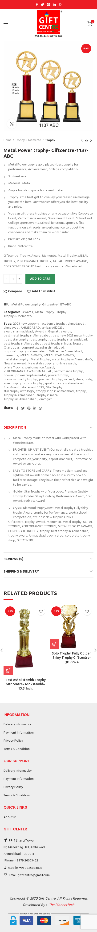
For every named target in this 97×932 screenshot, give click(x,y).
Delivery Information (18, 724)
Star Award (11, 388)
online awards (66, 364)
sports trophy (33, 384)
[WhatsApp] (60, 4)
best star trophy (17, 340)
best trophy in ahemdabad (68, 340)
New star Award (15, 364)
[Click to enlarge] (11, 124)
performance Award (39, 368)
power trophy (58, 376)
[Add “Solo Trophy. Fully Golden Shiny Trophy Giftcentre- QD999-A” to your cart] (54, 644)
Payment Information (19, 732)
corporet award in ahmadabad (42, 348)
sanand (69, 380)
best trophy (39, 340)
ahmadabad (76, 324)
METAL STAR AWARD (59, 356)
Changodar (11, 348)
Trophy (50, 140)
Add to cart (40, 278)
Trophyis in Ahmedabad (20, 400)
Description (15, 427)
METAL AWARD (31, 356)
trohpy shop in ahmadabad (55, 392)
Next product (91, 140)
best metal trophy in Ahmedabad (27, 336)
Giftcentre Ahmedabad (65, 352)
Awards (27, 312)
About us (10, 817)
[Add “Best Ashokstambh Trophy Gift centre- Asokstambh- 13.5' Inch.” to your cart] (8, 670)
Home (8, 140)
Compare (15, 291)
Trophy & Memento (28, 140)
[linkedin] (54, 4)
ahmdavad (11, 328)
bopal (77, 344)
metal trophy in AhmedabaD (72, 360)
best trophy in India (57, 344)
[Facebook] (36, 4)
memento (11, 356)
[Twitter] (42, 4)
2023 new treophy (26, 324)
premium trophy (50, 380)
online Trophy (13, 368)
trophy (81, 392)
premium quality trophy (20, 380)
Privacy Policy (13, 741)
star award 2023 (33, 388)
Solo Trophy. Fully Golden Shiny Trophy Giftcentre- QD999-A (71, 657)
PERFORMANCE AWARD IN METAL (28, 372)
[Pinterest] (48, 4)
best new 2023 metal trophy (73, 336)
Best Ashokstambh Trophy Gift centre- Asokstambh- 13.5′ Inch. (25, 684)
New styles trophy (41, 364)
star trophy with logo (19, 392)
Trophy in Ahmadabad (19, 396)
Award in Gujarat (46, 332)
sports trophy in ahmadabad (64, 384)
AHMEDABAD (30, 328)
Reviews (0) (13, 559)
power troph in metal (31, 376)
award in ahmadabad (18, 332)
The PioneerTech (61, 905)
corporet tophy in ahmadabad (25, 352)
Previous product (81, 140)
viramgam (46, 400)
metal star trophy (16, 360)
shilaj (88, 380)
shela (79, 380)
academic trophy (53, 324)
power (8, 376)
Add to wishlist (43, 291)
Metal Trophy (44, 312)
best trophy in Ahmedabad (22, 344)
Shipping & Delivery (21, 571)
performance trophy (68, 372)
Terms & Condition (17, 749)
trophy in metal (47, 396)
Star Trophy (54, 388)
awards (66, 332)
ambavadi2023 (52, 328)
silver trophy (12, 384)
